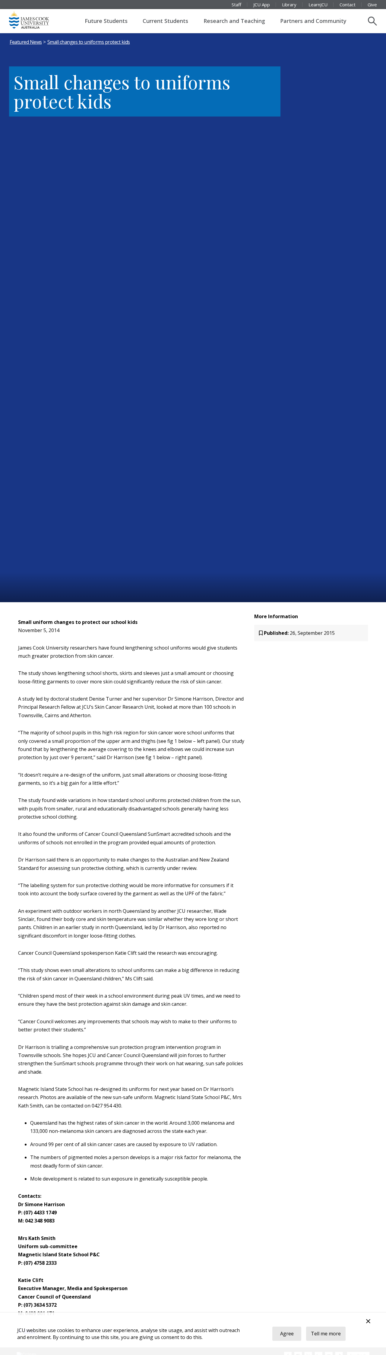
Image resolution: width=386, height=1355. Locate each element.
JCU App (261, 5)
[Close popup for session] (368, 1322)
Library (289, 5)
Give (372, 5)
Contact (348, 5)
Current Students (165, 20)
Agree (287, 1333)
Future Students (106, 20)
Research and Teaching (234, 20)
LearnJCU (317, 5)
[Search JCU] (372, 21)
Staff (236, 5)
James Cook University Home (36, 20)
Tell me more (326, 1333)
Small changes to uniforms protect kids (88, 42)
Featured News (26, 42)
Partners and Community (313, 20)
